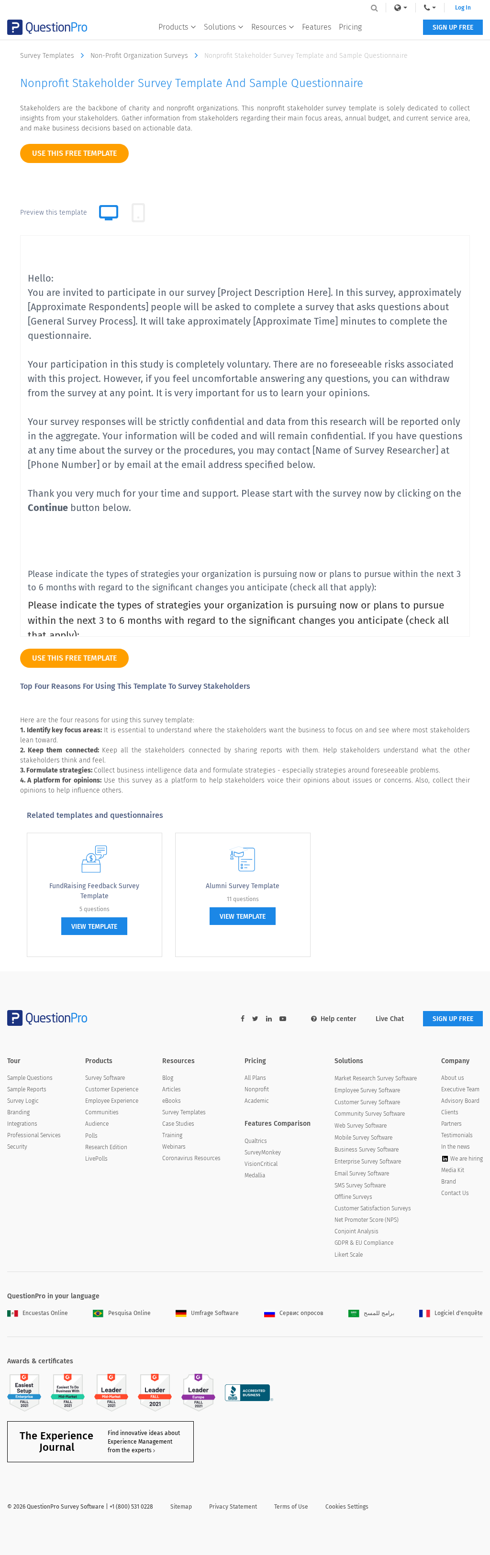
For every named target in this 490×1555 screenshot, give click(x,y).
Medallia (255, 1175)
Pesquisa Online (129, 1313)
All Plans (255, 1078)
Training (172, 1135)
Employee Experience (111, 1101)
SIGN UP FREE (453, 27)
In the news (455, 1146)
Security (17, 1146)
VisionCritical (261, 1164)
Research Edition (106, 1147)
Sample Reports (26, 1089)
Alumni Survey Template (242, 886)
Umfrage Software (215, 1313)
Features (316, 27)
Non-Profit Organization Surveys (140, 56)
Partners (451, 1123)
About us (452, 1078)
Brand (448, 1181)
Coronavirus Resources (191, 1158)
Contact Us (455, 1193)
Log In (463, 7)
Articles (171, 1089)
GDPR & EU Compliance (363, 1243)
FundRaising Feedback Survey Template (94, 891)
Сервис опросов (301, 1313)
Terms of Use (291, 1506)
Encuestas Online (45, 1313)
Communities (102, 1112)
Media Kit (452, 1170)
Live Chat (390, 1019)
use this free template (74, 153)
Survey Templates (48, 56)
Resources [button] (268, 27)
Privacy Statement (233, 1506)
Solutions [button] (219, 27)
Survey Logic (23, 1101)
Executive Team (460, 1089)
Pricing (350, 27)
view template (94, 927)
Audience (97, 1123)
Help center (338, 1019)
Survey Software (105, 1078)
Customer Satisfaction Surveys (372, 1208)
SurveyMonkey (263, 1152)
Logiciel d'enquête (458, 1313)
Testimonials (457, 1135)
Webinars (174, 1146)
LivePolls (96, 1158)
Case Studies (178, 1123)
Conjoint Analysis (356, 1231)
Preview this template (53, 212)
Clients (449, 1112)
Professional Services (34, 1135)
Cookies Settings (346, 1506)
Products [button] (173, 27)
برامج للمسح (379, 1313)
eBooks (171, 1101)
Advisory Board (460, 1101)
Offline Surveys (353, 1197)
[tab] (138, 212)
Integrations (22, 1123)
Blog (167, 1078)
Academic (257, 1101)
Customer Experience (111, 1089)
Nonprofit (257, 1089)
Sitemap (181, 1506)
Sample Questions (30, 1078)
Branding (18, 1112)
